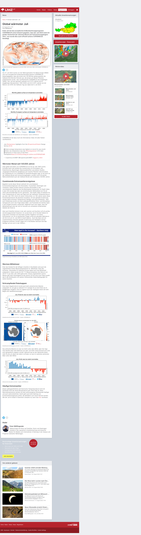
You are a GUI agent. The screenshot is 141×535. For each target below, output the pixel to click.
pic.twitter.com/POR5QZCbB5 (36, 154)
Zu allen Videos (66, 116)
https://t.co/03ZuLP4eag (18, 154)
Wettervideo (59, 66)
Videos (50, 10)
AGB (2, 530)
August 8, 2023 (37, 157)
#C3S (10, 146)
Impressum (7, 530)
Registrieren (62, 10)
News (55, 10)
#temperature (11, 144)
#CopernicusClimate (34, 144)
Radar (44, 10)
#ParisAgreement (31, 151)
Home (38, 10)
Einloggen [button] (71, 10)
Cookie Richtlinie (32, 530)
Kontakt (12, 530)
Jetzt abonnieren (8, 456)
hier (40, 397)
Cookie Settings (42, 530)
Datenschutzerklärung (21, 530)
